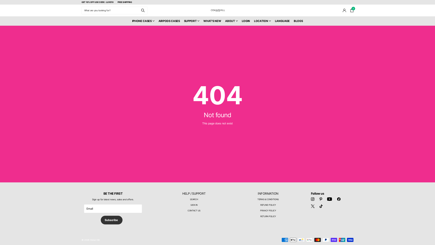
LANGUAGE (282, 21)
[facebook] (339, 199)
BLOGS (298, 21)
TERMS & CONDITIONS (268, 199)
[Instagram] (312, 199)
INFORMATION (268, 193)
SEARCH (194, 199)
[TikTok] (321, 206)
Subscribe (111, 220)
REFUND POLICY (268, 205)
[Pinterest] (320, 199)
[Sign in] (344, 10)
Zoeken (142, 10)
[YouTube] (329, 199)
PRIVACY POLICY (268, 210)
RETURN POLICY (268, 216)
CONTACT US (194, 210)
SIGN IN (194, 205)
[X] (313, 206)
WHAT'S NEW (212, 21)
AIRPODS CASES (169, 21)
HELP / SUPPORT (194, 193)
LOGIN (246, 21)
